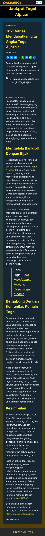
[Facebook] (37, 2)
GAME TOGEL (11, 26)
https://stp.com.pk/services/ (20, 514)
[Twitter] (40, 2)
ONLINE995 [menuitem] (22, 498)
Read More (12, 520)
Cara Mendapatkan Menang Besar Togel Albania (23, 284)
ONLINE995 (27, 532)
